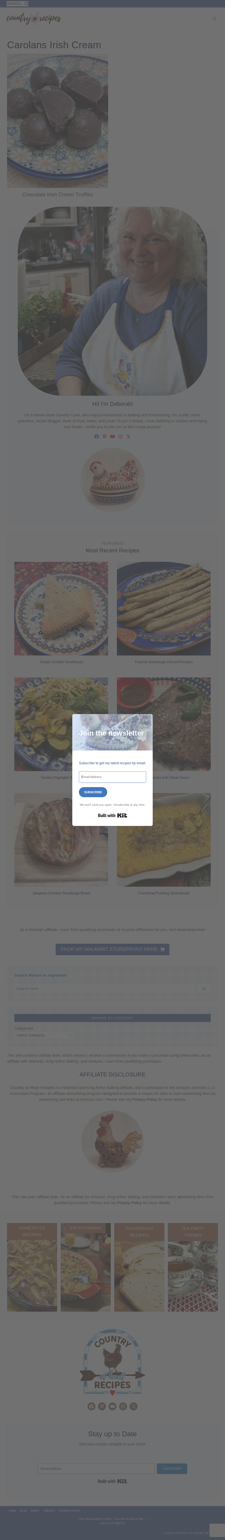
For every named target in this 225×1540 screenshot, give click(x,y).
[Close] (146, 720)
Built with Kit (112, 815)
